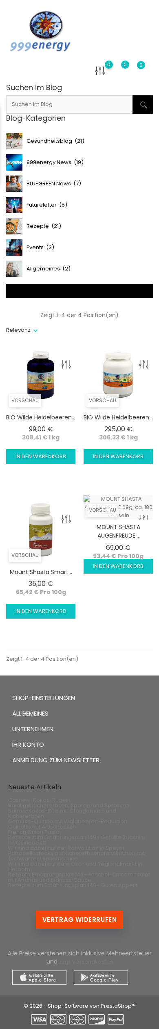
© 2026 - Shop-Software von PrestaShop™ (80, 1006)
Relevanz (18, 330)
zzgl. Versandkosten (86, 962)
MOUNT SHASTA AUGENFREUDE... (118, 531)
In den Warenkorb (40, 456)
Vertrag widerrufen (79, 919)
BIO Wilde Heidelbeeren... (40, 417)
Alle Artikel (79, 291)
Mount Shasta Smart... (41, 572)
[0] (100, 70)
